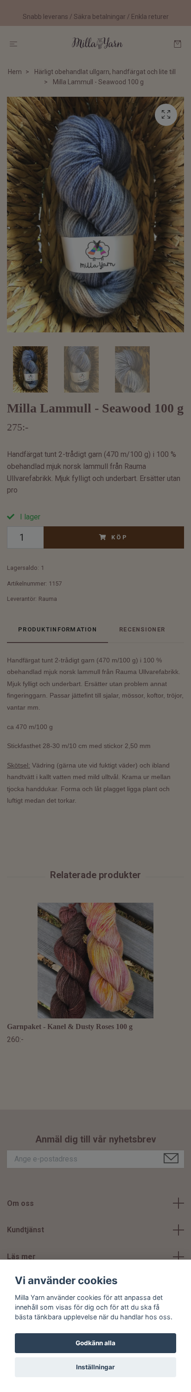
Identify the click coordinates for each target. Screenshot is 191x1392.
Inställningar (95, 1367)
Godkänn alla (95, 1343)
